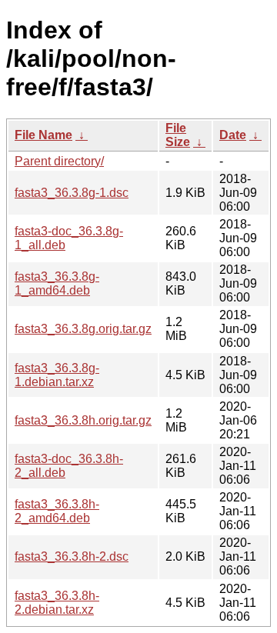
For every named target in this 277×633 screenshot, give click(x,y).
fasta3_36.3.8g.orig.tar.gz (83, 328)
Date (232, 135)
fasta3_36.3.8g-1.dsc (71, 192)
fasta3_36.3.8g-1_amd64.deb (57, 283)
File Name (43, 135)
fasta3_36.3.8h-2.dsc (71, 556)
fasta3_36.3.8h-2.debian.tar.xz (57, 602)
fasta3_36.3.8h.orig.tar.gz (83, 420)
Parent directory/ (59, 161)
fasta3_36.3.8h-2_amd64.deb (57, 511)
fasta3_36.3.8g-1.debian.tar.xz (57, 374)
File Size (177, 135)
